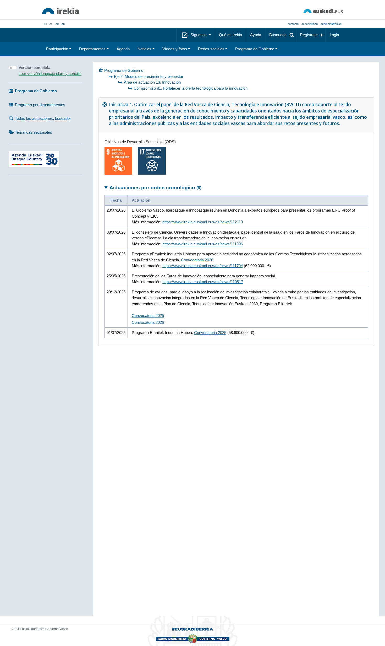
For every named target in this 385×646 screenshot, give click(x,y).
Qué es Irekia (230, 35)
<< (45, 23)
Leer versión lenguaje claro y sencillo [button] (50, 73)
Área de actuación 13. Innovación (152, 82)
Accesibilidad (309, 23)
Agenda (123, 49)
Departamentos (92, 49)
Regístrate (309, 35)
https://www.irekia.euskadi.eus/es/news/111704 (202, 265)
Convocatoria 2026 (197, 260)
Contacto (293, 23)
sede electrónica (331, 23)
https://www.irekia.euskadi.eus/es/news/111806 (202, 244)
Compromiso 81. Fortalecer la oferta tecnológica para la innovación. (191, 88)
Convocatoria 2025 (148, 315)
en (63, 23)
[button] (280, 35)
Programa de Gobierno (254, 49)
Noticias (144, 49)
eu (57, 23)
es (51, 23)
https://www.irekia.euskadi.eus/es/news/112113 (202, 222)
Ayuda (255, 35)
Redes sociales (211, 49)
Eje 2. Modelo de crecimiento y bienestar (148, 76)
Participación (57, 49)
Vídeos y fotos (174, 49)
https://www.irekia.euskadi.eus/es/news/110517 (202, 281)
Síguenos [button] (199, 35)
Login (334, 35)
